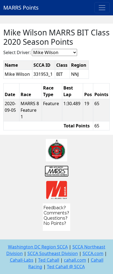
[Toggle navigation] (102, 7)
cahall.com (75, 260)
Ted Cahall (48, 260)
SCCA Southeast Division (52, 253)
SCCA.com (93, 253)
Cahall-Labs (21, 260)
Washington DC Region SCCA (38, 247)
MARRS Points (21, 7)
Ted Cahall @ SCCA (66, 267)
